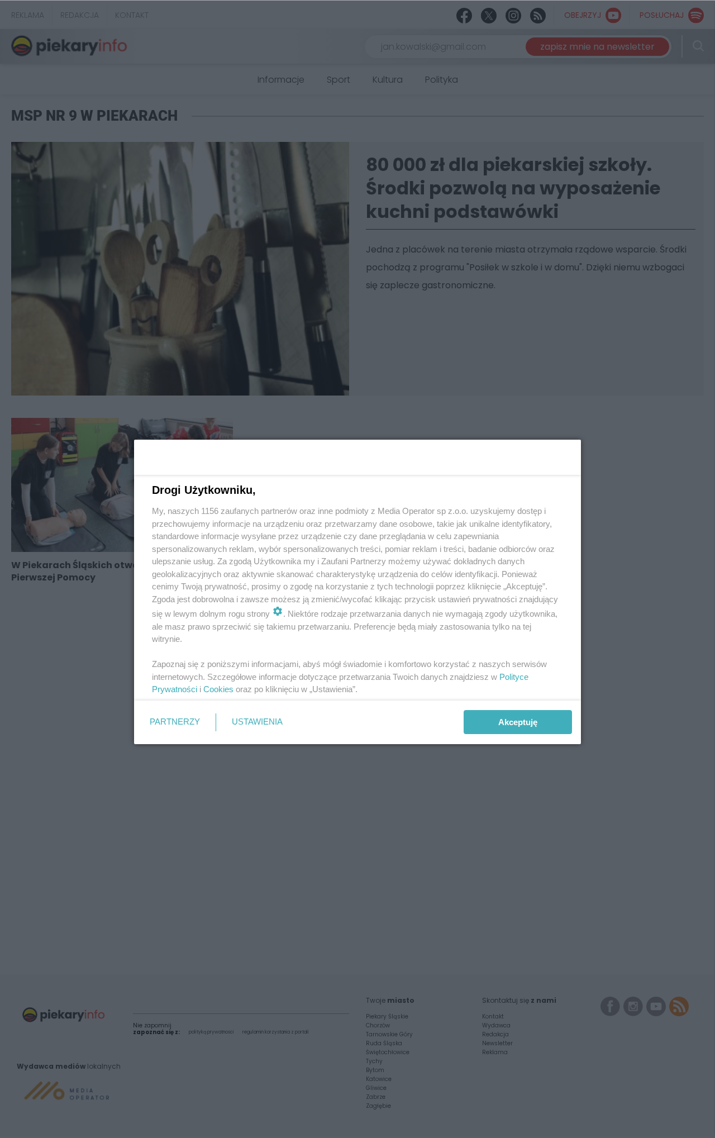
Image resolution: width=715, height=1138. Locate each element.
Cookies (218, 689)
